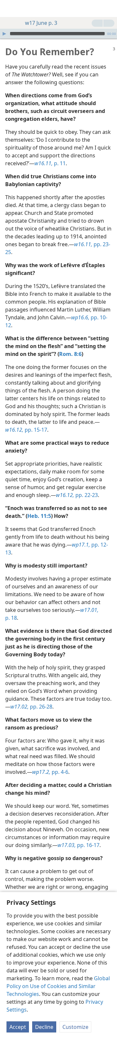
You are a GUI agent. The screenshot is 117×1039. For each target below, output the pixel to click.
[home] (9, 8)
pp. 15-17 (26, 429)
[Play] (4, 33)
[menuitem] (9, 8)
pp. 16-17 (78, 845)
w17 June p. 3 (41, 22)
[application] (58, 34)
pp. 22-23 (77, 495)
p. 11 (50, 163)
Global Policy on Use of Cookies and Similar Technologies (58, 986)
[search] (109, 8)
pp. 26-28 (31, 706)
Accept (17, 1027)
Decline (44, 1027)
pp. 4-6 (50, 771)
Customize (75, 1027)
